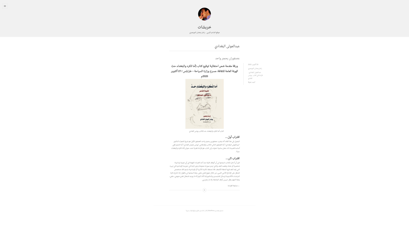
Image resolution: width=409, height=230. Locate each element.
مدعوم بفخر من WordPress (215, 211)
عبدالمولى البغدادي (255, 72)
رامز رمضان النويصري (255, 68)
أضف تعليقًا (251, 82)
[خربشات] (204, 23)
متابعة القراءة (234, 185)
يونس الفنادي (250, 77)
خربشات (204, 27)
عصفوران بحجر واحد (227, 58)
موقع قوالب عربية (191, 211)
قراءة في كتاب (258, 75)
